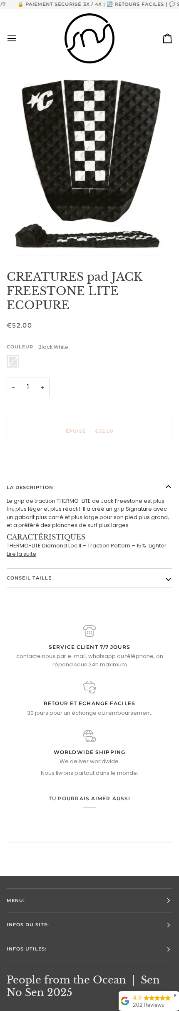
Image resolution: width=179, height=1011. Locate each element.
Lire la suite (21, 554)
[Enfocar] (89, 165)
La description (30, 487)
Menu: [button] (16, 900)
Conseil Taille (29, 578)
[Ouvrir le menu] (19, 38)
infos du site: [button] (28, 925)
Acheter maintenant (89, 459)
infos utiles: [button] (27, 949)
